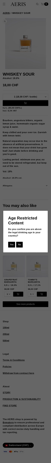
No (19, 244)
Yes (11, 244)
